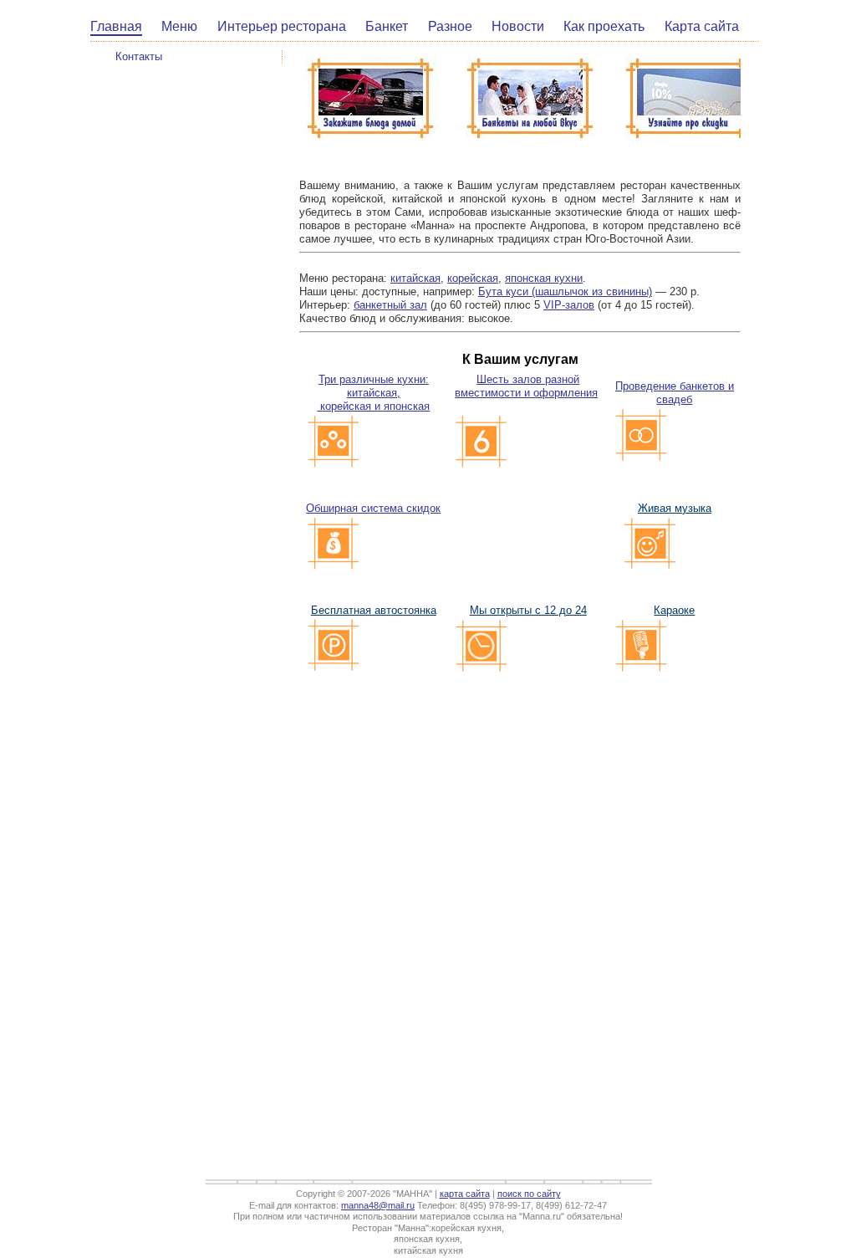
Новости (518, 26)
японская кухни (544, 278)
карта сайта (465, 1194)
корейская (472, 278)
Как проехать (604, 26)
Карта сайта (702, 26)
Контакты (138, 56)
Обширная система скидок (373, 508)
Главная (116, 26)
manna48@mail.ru (378, 1205)
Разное (450, 26)
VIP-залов (568, 305)
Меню (179, 26)
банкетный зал (390, 305)
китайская (415, 278)
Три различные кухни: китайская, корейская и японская (373, 392)
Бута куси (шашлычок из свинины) (565, 291)
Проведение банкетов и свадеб (674, 393)
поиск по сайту (529, 1194)
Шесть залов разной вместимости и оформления (526, 386)
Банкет (386, 26)
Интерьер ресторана (281, 26)
